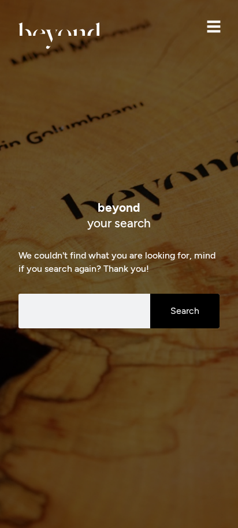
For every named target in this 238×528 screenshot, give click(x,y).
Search (184, 310)
